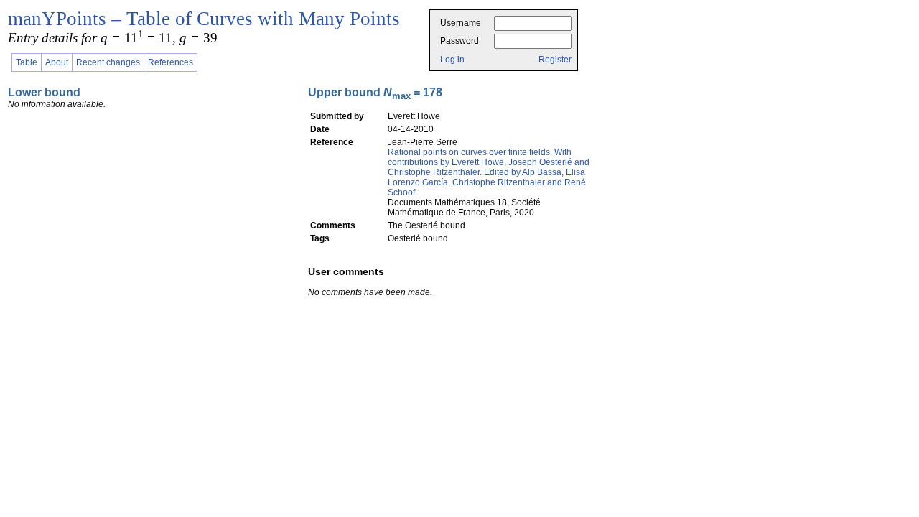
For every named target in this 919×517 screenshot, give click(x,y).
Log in (452, 60)
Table (26, 62)
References (170, 62)
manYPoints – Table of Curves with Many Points (204, 18)
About (56, 62)
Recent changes (108, 62)
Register (555, 60)
